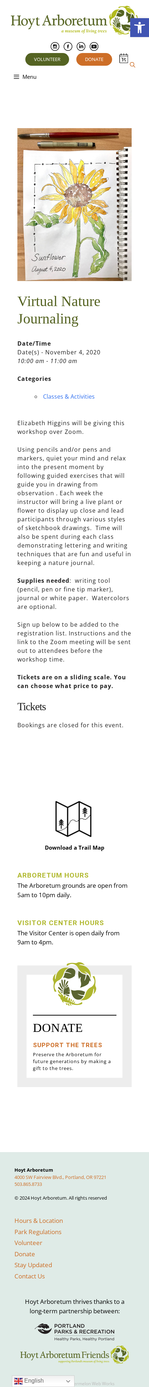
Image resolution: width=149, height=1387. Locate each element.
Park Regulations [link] (37, 1232)
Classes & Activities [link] (69, 396)
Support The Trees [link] (67, 1045)
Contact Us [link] (29, 1276)
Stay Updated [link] (33, 1265)
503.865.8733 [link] (28, 1184)
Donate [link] (94, 59)
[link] (139, 27)
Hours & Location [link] (38, 1220)
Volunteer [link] (47, 59)
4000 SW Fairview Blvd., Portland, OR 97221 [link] (60, 1177)
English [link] (33, 1381)
